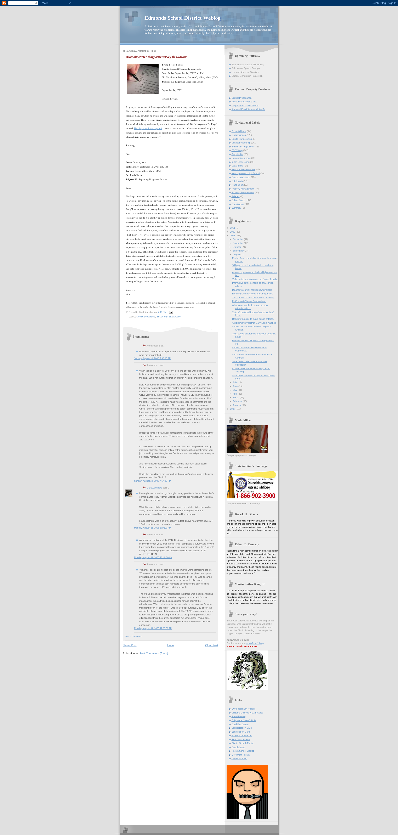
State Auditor (175, 316)
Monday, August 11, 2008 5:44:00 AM (152, 527)
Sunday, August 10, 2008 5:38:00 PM (152, 358)
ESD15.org (162, 316)
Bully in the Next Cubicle (244, 720)
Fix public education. (242, 735)
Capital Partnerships (242, 139)
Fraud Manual (238, 716)
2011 (233, 228)
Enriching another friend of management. (252, 293)
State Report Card (241, 731)
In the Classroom (240, 162)
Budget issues (239, 135)
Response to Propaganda (244, 101)
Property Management (243, 188)
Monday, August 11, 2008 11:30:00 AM (153, 628)
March (236, 397)
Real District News (241, 739)
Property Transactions (243, 192)
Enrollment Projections (243, 146)
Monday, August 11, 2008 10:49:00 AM (153, 557)
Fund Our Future (240, 724)
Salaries (236, 196)
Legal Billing (237, 165)
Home (170, 645)
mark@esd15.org (255, 643)
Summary (236, 208)
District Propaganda (241, 98)
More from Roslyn (241, 755)
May (235, 390)
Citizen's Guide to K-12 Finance (247, 712)
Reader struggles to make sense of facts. (253, 319)
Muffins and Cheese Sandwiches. (249, 301)
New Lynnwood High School (246, 173)
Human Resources (241, 158)
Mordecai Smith (239, 758)
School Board (238, 200)
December (238, 239)
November (238, 243)
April (235, 394)
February (238, 401)
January (237, 405)
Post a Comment (133, 636)
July (235, 382)
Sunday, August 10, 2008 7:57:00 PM (152, 481)
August (236, 254)
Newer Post (130, 645)
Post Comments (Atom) (154, 653)
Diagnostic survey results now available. (252, 290)
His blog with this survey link (148, 128)
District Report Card (242, 728)
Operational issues (241, 177)
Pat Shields (237, 181)
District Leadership (145, 316)
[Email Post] (171, 312)
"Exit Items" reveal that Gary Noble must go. (254, 323)
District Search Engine (243, 743)
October (237, 247)
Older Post (211, 645)
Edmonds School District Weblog (182, 18)
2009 (233, 232)
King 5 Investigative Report (245, 105)
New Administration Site (243, 169)
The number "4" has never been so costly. (253, 297)
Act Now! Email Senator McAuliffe (248, 109)
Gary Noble (237, 154)
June (235, 386)
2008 (233, 235)
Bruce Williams (239, 131)
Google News (238, 747)
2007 (233, 409)
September (238, 250)
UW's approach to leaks (244, 708)
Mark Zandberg (154, 487)
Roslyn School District (243, 751)
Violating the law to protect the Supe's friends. (255, 279)
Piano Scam (238, 185)
